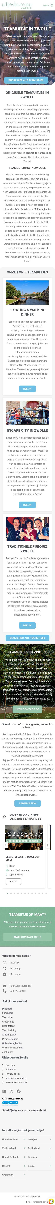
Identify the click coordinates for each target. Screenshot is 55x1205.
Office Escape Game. (27, 795)
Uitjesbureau (35, 1196)
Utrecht (6, 1166)
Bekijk (13, 881)
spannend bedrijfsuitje (15, 790)
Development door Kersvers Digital (40, 1202)
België (31, 1166)
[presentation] (6, 845)
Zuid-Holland (9, 1148)
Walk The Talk (18, 786)
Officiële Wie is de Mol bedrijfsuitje (33, 209)
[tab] (14, 1139)
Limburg (32, 1157)
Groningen (7, 1174)
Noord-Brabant (10, 1157)
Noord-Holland (10, 1139)
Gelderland (34, 1148)
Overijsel (32, 1139)
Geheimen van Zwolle (28, 226)
